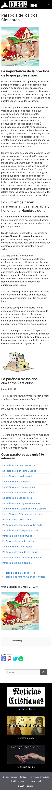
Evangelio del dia (26, 767)
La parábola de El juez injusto (17, 546)
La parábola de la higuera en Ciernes (21, 503)
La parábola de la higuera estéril (18, 487)
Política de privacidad (39, 777)
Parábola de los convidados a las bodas (22, 525)
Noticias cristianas (26, 709)
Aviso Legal (36, 781)
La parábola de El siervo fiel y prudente (22, 557)
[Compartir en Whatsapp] (20, 660)
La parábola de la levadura (16, 481)
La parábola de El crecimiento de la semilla (24, 508)
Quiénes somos (10, 777)
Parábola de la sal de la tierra (17, 519)
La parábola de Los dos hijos (17, 498)
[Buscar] (43, 672)
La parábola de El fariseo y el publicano (22, 514)
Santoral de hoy (26, 738)
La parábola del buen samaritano (19, 465)
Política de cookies (19, 781)
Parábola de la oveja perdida (17, 563)
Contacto (23, 777)
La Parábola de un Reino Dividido (19, 471)
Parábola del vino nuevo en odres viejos (25, 576)
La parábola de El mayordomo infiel (20, 530)
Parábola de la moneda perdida (18, 541)
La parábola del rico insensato (17, 476)
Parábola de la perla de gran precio (20, 552)
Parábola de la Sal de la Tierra (20, 573)
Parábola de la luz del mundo (17, 536)
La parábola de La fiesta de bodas (20, 492)
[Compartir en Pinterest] (9, 660)
